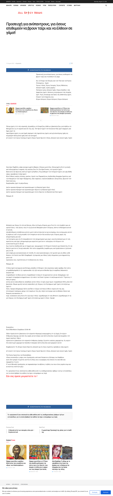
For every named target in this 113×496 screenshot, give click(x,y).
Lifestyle (25, 1)
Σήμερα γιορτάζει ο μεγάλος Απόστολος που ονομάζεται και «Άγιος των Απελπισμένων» (26, 110)
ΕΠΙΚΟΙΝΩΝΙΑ (24, 484)
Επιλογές (94, 492)
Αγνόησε (105, 492)
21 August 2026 (20, 113)
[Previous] (37, 120)
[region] (56, 490)
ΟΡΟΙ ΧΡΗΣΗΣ (15, 484)
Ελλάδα (13, 1)
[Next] (41, 120)
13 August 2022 (10, 63)
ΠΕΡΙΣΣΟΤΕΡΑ (39, 1)
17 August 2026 (57, 471)
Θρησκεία (19, 1)
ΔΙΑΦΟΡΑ (8, 1)
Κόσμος (30, 1)
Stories (53, 1)
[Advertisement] (21, 48)
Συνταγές (47, 1)
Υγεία (34, 1)
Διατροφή (58, 1)
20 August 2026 (55, 115)
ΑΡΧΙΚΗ (8, 484)
